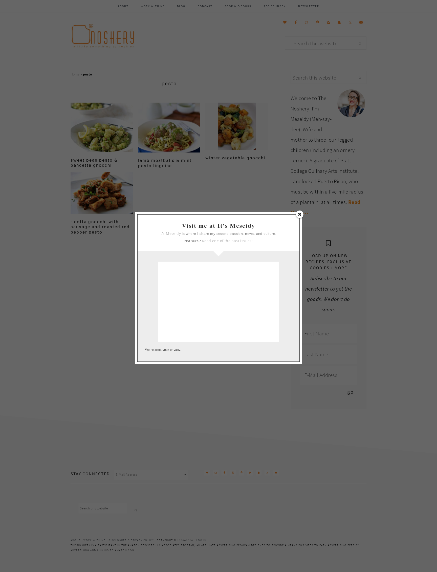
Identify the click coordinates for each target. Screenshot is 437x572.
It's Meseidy (170, 233)
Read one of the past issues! (227, 240)
